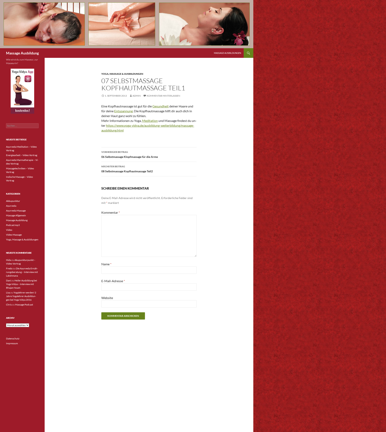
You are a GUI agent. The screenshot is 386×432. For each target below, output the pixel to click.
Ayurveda (11, 205)
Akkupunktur (13, 200)
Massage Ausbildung (22, 53)
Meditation (150, 121)
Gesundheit (160, 106)
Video (9, 229)
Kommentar (110, 212)
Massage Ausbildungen (227, 53)
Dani (8, 280)
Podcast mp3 (13, 225)
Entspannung (123, 111)
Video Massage (14, 234)
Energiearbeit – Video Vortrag (21, 155)
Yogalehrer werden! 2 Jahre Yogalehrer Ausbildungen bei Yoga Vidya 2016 (21, 296)
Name (106, 264)
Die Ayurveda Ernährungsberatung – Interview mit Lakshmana (22, 272)
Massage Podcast (24, 304)
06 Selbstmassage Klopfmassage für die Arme (129, 154)
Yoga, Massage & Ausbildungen (122, 73)
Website (107, 298)
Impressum (12, 343)
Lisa (8, 292)
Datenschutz (13, 338)
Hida (8, 259)
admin (136, 95)
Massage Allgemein (16, 215)
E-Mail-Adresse (113, 281)
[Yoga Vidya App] (22, 91)
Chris (9, 304)
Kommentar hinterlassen (163, 95)
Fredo (9, 268)
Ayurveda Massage (16, 210)
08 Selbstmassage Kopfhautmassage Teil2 (127, 169)
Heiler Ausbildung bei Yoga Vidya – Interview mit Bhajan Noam (21, 284)
